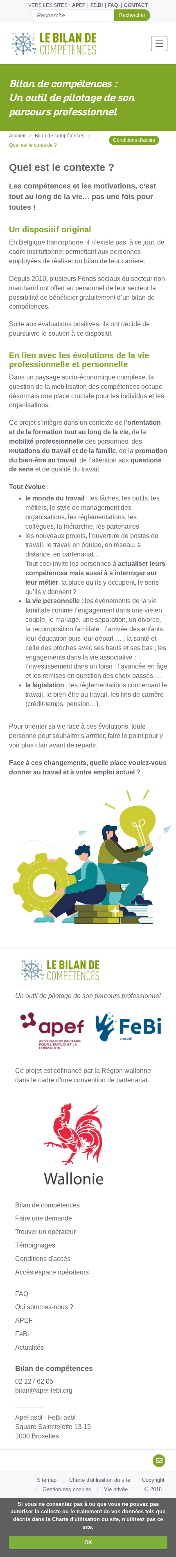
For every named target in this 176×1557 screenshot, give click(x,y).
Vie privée (116, 1489)
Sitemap (46, 1480)
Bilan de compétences (59, 136)
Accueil (17, 136)
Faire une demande (43, 1218)
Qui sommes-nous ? (44, 1306)
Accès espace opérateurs (52, 1272)
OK (88, 1542)
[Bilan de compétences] (58, 43)
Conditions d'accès (134, 140)
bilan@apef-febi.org (43, 1390)
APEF (78, 5)
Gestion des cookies (67, 1489)
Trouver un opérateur (45, 1231)
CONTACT (136, 5)
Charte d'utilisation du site (99, 1480)
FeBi (22, 1333)
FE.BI (96, 5)
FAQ (113, 5)
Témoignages (35, 1245)
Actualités (29, 1347)
